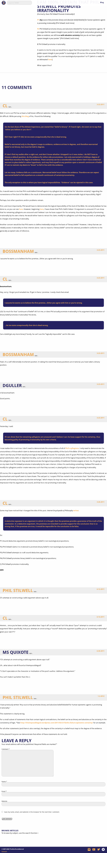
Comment (6, 749)
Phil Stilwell (18, 590)
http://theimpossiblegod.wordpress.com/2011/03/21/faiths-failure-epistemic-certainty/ (56, 723)
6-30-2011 (100, 651)
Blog (102, 2)
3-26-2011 (100, 502)
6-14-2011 (100, 617)
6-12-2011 (100, 589)
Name (4, 781)
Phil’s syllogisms (72, 448)
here (50, 59)
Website (4, 801)
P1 (38, 20)
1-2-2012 (101, 696)
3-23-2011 (100, 250)
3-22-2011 (100, 104)
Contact (4, 851)
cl (5, 106)
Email (4, 791)
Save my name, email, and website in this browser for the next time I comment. (32, 812)
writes (75, 510)
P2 (38, 29)
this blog (25, 116)
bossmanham (18, 251)
